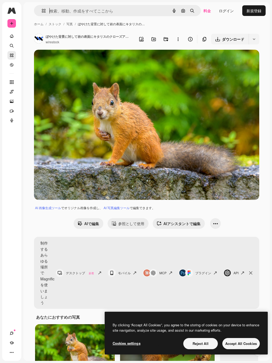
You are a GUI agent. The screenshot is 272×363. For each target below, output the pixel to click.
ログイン (226, 10)
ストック (55, 24)
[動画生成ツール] (11, 111)
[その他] (11, 352)
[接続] (11, 333)
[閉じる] (251, 273)
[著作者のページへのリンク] (39, 39)
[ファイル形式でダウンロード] (254, 39)
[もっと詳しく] (11, 65)
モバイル (124, 273)
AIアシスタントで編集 (182, 223)
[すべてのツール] (11, 82)
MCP (163, 273)
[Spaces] (11, 91)
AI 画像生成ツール (48, 207)
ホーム (39, 24)
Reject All (201, 343)
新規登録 (253, 10)
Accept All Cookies (241, 343)
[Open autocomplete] (41, 11)
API (236, 273)
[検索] (11, 45)
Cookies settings (127, 343)
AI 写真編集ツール (117, 207)
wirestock (52, 42)
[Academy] (11, 343)
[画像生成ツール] (11, 101)
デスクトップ (80, 273)
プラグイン (203, 273)
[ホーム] (11, 36)
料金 (207, 10)
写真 (69, 24)
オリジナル (70, 60)
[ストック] (11, 55)
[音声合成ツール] (11, 120)
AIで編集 (91, 223)
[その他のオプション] (178, 39)
